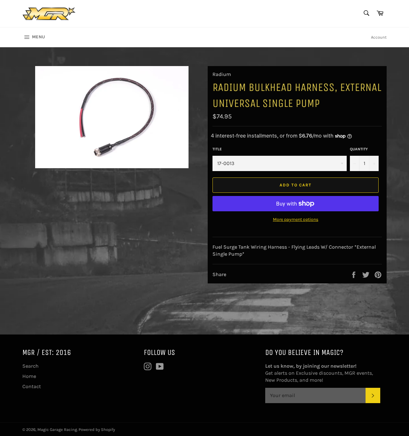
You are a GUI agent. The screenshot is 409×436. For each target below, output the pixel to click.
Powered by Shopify (97, 429)
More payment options (295, 219)
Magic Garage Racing (57, 429)
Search (30, 366)
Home (29, 376)
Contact (31, 386)
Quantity (359, 149)
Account (379, 37)
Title (217, 149)
